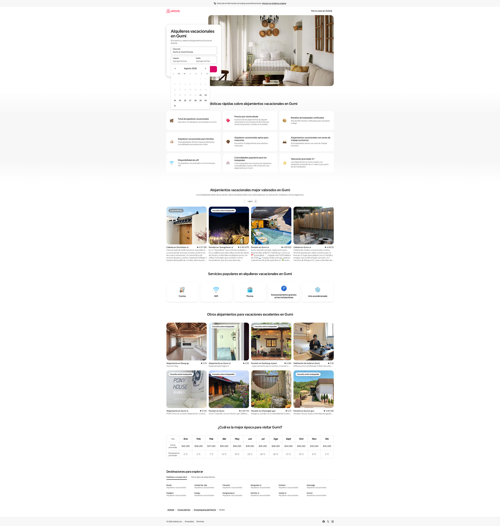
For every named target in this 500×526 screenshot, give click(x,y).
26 (185, 100)
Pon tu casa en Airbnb (321, 11)
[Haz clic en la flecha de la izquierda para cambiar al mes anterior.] (175, 68)
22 (200, 95)
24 (175, 100)
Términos (200, 521)
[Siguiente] (255, 201)
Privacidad (189, 521)
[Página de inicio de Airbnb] (173, 11)
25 (180, 100)
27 (190, 100)
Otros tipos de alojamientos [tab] (203, 477)
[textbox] (182, 61)
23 (206, 95)
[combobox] (194, 51)
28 (195, 100)
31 (175, 106)
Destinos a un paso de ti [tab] (176, 477)
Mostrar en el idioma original (274, 3)
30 (205, 100)
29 (200, 100)
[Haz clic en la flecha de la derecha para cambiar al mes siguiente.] (205, 68)
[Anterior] (244, 201)
